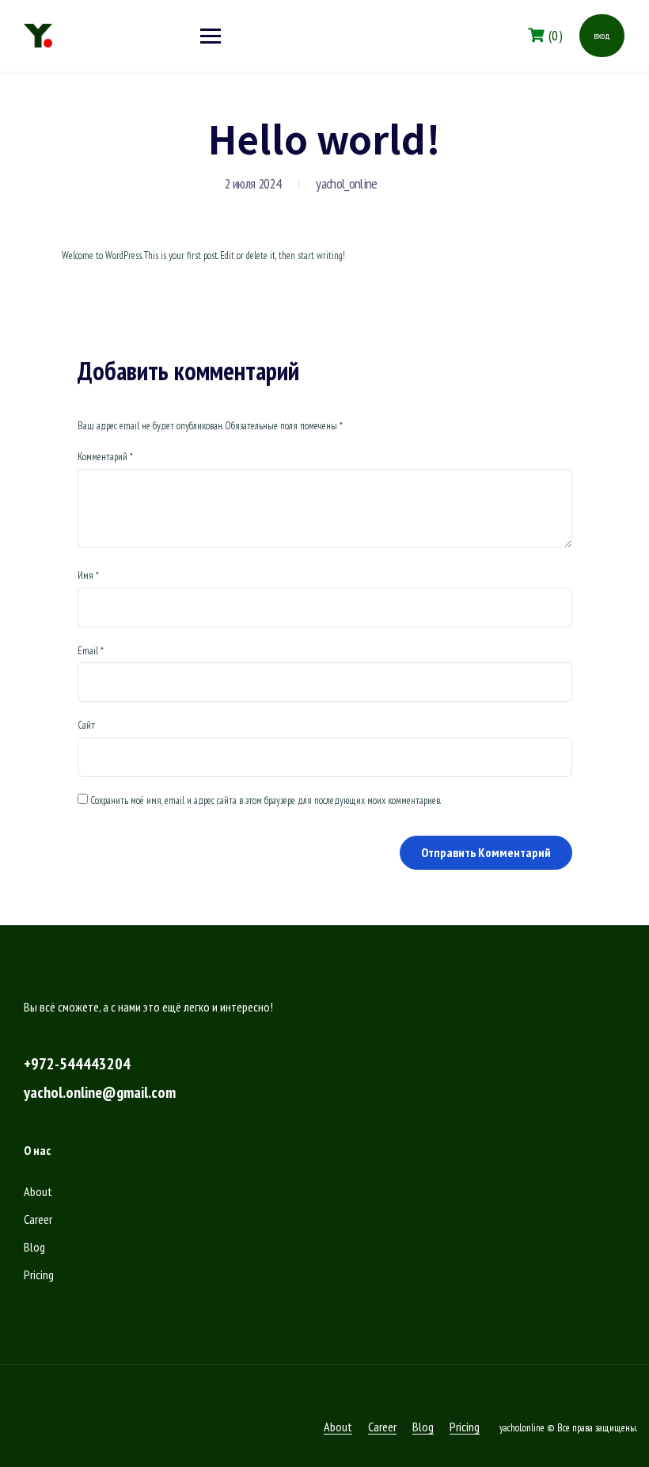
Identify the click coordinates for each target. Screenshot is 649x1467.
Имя (88, 575)
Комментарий (105, 456)
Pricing (39, 1274)
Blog (34, 1247)
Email (91, 650)
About (38, 1191)
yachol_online (346, 183)
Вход (602, 35)
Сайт (86, 725)
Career (38, 1219)
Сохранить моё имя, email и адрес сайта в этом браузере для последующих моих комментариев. (265, 800)
